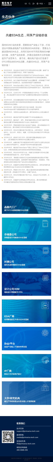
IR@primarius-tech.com (26, 444)
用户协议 (40, 458)
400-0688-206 (22, 450)
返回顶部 (26, 460)
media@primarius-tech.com (27, 437)
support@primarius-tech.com (28, 431)
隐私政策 (35, 458)
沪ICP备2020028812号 (27, 458)
